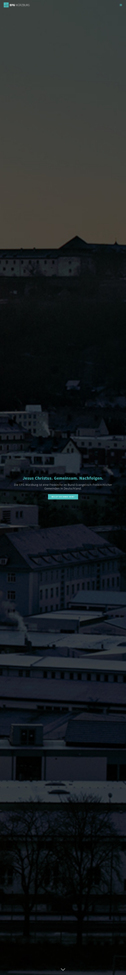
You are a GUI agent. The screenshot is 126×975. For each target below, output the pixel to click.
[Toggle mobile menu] (121, 5)
